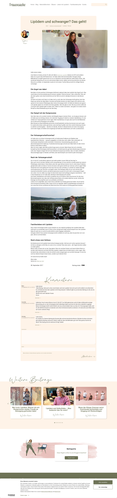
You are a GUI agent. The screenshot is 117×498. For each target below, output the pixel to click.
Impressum (57, 491)
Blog (37, 4)
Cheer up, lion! (40, 261)
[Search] (106, 4)
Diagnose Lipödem (62, 75)
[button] (82, 265)
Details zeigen (23, 495)
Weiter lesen (25, 415)
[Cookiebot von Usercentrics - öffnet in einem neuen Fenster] (11, 495)
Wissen (53, 4)
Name (23, 346)
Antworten (37, 297)
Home (32, 4)
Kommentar (24, 329)
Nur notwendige (103, 487)
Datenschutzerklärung (46, 491)
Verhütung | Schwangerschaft (55, 25)
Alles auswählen (103, 482)
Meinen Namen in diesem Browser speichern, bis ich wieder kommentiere (37, 353)
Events (84, 4)
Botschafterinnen (45, 4)
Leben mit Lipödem (63, 4)
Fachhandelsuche (75, 4)
